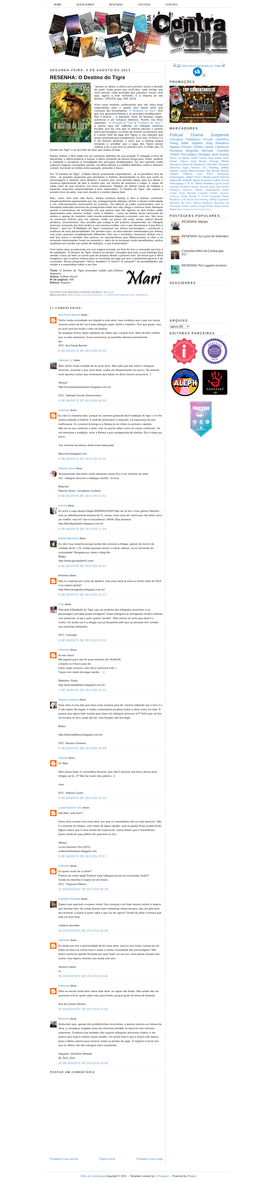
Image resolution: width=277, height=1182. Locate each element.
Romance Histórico (181, 190)
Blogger (192, 1175)
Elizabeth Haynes (189, 186)
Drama (197, 134)
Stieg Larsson (221, 206)
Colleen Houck (92, 295)
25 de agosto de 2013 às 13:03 (83, 1009)
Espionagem (177, 176)
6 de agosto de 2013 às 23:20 (82, 640)
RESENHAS (116, 4)
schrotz (62, 505)
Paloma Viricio (66, 468)
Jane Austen (220, 154)
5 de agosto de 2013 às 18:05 (82, 350)
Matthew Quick (213, 183)
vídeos (184, 161)
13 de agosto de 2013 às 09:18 (83, 889)
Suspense (220, 134)
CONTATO (171, 4)
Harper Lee (175, 209)
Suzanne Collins (210, 180)
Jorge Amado (206, 206)
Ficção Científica (216, 139)
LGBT (194, 157)
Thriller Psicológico (183, 154)
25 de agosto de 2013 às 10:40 (83, 976)
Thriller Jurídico (189, 206)
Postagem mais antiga (149, 1158)
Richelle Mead (191, 180)
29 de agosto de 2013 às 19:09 (83, 1063)
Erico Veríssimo (218, 173)
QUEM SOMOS (85, 4)
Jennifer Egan (207, 186)
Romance (142, 295)
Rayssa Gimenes (68, 699)
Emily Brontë (188, 196)
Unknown (64, 410)
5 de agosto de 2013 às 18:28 (82, 400)
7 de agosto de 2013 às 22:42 (82, 689)
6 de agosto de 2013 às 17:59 (82, 528)
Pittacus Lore (193, 173)
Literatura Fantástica (119, 295)
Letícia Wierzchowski (192, 170)
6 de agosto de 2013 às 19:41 (82, 565)
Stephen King (201, 143)
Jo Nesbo (184, 157)
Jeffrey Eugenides (219, 199)
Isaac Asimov (191, 167)
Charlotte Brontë (189, 209)
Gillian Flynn (193, 176)
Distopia (204, 154)
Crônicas (174, 196)
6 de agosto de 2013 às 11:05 (82, 458)
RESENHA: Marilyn (195, 221)
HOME (57, 4)
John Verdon (222, 186)
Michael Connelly (215, 150)
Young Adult (179, 143)
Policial (176, 134)
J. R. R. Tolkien (193, 183)
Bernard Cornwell (197, 193)
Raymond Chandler (205, 164)
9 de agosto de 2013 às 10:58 (82, 748)
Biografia (192, 150)
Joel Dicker (187, 199)
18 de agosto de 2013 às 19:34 (83, 930)
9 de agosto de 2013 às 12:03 (82, 797)
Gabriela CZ (65, 360)
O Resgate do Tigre (121, 122)
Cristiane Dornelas (69, 898)
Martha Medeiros (203, 203)
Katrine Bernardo (68, 538)
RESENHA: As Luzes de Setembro (205, 236)
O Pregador (162, 1175)
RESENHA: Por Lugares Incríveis (204, 265)
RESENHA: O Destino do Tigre (87, 77)
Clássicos (222, 147)
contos (209, 147)
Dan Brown (213, 170)
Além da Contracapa (93, 1175)
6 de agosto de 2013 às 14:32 (82, 495)
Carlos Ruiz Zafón (210, 157)
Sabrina (63, 757)
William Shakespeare (207, 190)
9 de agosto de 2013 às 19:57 (82, 856)
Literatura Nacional (181, 164)
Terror (173, 157)
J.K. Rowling (210, 167)
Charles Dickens (219, 193)
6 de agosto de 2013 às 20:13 (82, 594)
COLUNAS (144, 4)
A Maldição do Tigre (142, 110)
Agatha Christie (181, 147)
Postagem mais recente (64, 1158)
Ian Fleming (201, 199)
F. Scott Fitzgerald (209, 196)
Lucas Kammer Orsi (70, 807)
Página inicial (107, 1158)
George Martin (219, 161)
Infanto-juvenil (210, 176)
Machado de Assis (181, 203)
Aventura (74, 295)
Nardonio (63, 1018)
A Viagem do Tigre (149, 122)
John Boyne (199, 161)
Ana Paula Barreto (69, 314)
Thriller (198, 147)
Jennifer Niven (204, 209)
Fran (61, 604)
